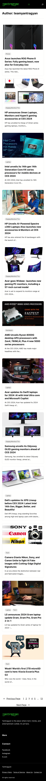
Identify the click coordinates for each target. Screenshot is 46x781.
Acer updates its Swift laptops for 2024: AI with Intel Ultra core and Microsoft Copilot (22, 395)
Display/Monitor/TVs (13, 108)
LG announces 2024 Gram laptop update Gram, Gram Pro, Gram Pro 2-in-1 (23, 617)
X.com (4, 757)
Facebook (6, 750)
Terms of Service (19, 772)
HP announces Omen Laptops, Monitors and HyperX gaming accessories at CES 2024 (21, 115)
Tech (7, 553)
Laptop (8, 162)
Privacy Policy (7, 772)
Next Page (23, 705)
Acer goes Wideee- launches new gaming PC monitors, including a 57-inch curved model (23, 284)
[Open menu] (29, 4)
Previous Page (11, 698)
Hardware (9, 330)
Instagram (6, 753)
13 (41, 698)
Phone (8, 54)
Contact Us (38, 772)
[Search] (41, 4)
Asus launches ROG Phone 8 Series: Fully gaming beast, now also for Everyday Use (22, 61)
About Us (29, 772)
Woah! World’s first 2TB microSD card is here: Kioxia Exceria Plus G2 (23, 671)
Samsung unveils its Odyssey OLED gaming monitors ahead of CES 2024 (22, 449)
